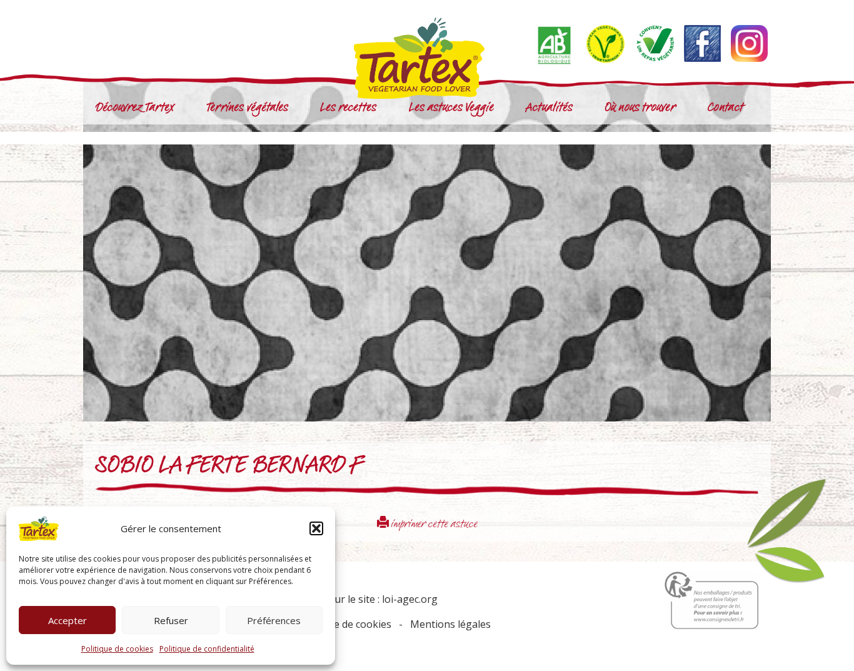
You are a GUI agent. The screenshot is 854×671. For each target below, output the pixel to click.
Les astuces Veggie (451, 108)
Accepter (67, 620)
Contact (726, 108)
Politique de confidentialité (206, 648)
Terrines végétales (247, 108)
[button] (316, 528)
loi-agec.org (410, 599)
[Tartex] (427, 58)
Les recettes (348, 108)
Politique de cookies (117, 648)
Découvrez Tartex (135, 108)
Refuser (171, 620)
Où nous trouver (640, 108)
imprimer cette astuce (433, 525)
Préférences (274, 620)
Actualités (549, 108)
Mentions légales (450, 624)
